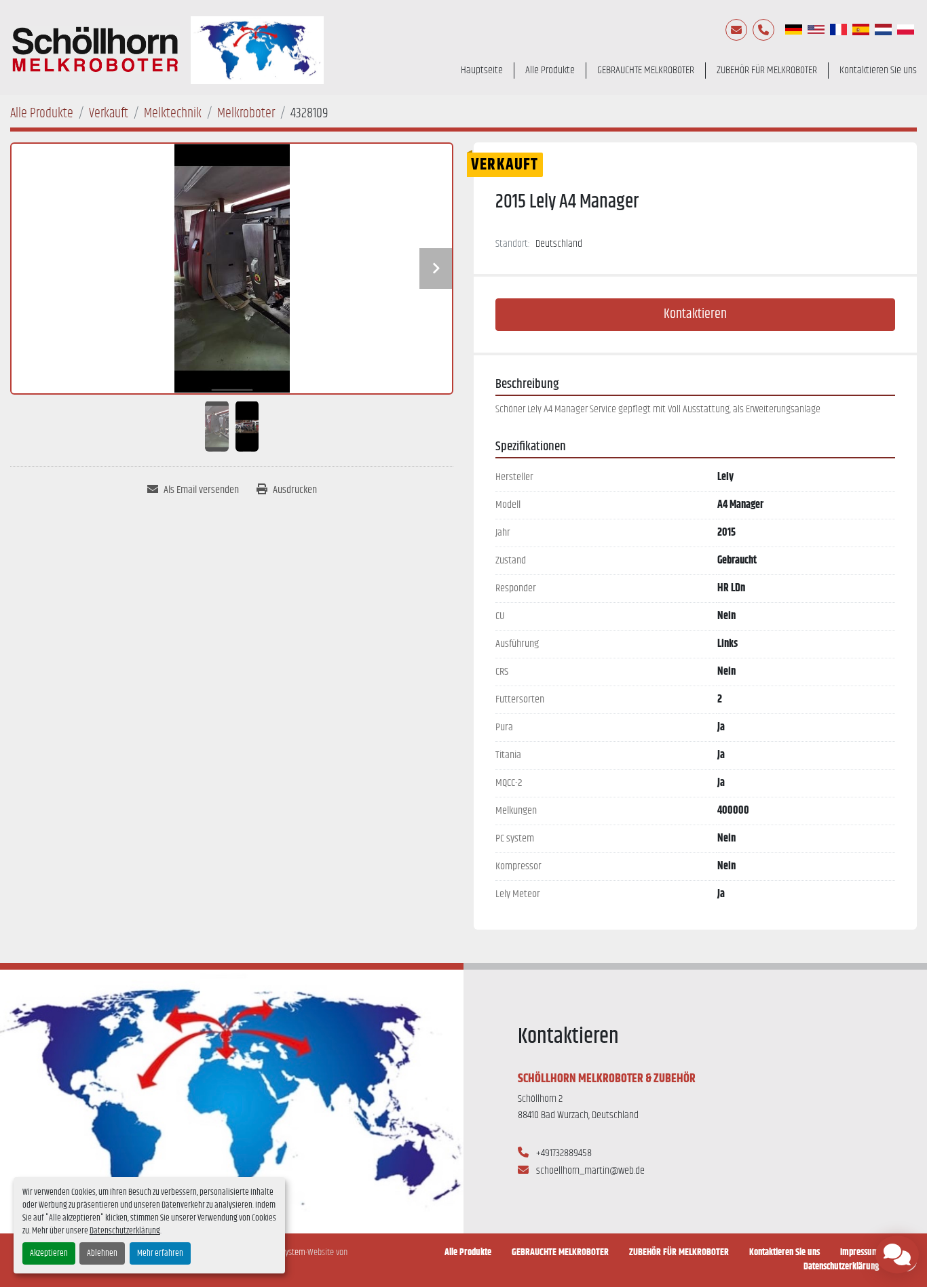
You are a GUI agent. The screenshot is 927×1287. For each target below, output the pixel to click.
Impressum (859, 1253)
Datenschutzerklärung (125, 1231)
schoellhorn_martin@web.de (589, 1170)
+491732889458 (563, 1153)
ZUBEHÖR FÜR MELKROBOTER (767, 70)
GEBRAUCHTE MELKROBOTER (645, 70)
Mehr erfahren (160, 1253)
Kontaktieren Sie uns (878, 70)
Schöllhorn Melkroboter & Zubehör (607, 1078)
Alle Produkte (550, 70)
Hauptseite (482, 70)
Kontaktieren (695, 314)
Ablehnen (102, 1253)
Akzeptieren (49, 1253)
